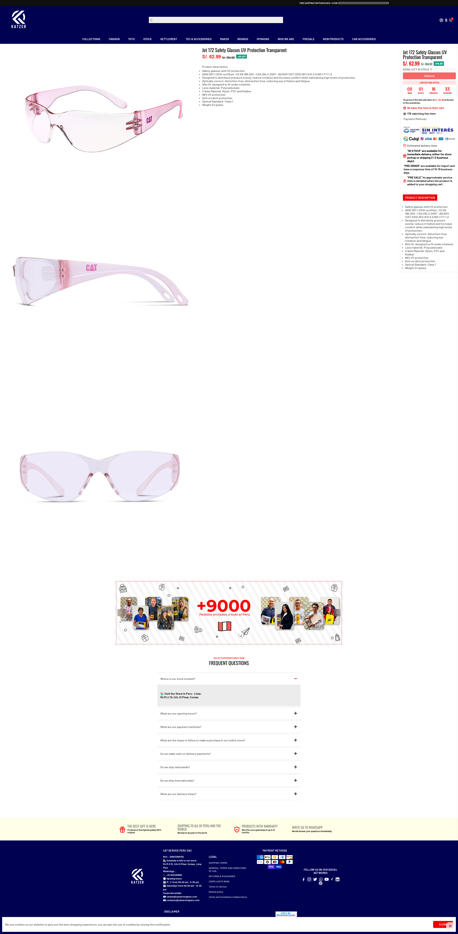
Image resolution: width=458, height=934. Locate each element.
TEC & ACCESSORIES (198, 39)
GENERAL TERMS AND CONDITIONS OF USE (227, 869)
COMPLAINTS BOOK (219, 881)
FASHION (114, 39)
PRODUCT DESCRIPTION (420, 197)
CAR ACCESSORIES (364, 39)
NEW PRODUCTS (333, 39)
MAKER (224, 39)
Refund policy (216, 891)
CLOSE (443, 924)
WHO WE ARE (286, 39)
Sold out (429, 75)
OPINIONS (263, 39)
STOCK (147, 39)
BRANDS (242, 39)
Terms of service (217, 886)
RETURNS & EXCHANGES (222, 876)
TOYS (131, 39)
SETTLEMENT (168, 39)
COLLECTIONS (91, 39)
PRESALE (309, 39)
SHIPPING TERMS (218, 862)
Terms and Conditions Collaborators (228, 896)
